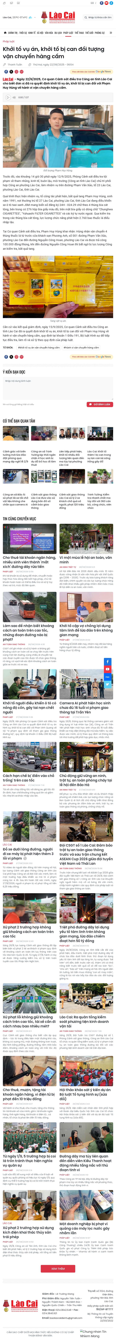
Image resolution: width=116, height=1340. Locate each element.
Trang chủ (5, 33)
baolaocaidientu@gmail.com (66, 1318)
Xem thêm (58, 1269)
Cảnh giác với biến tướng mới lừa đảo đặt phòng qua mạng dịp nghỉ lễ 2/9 (15, 456)
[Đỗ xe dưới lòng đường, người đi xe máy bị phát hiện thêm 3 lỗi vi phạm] (29, 826)
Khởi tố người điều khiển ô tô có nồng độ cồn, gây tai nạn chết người (29, 708)
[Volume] (14, 97)
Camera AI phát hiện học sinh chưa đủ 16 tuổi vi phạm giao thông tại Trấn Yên (85, 708)
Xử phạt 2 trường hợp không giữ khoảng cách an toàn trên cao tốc (28, 932)
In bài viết (16, 72)
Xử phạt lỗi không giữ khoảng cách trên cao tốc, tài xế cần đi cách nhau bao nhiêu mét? (29, 1022)
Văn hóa (49, 33)
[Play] (8, 97)
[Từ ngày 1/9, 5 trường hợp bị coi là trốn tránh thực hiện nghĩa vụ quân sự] (29, 1137)
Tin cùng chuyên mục (19, 518)
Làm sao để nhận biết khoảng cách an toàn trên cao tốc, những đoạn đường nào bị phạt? (28, 633)
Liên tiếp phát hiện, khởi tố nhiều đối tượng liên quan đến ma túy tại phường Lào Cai (71, 458)
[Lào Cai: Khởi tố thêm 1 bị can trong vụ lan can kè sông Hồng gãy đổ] (100, 437)
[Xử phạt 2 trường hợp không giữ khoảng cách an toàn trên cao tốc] (29, 908)
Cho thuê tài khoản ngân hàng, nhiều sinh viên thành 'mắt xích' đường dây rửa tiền (29, 562)
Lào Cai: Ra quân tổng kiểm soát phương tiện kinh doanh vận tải (84, 1022)
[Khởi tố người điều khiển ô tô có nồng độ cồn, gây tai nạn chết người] (29, 684)
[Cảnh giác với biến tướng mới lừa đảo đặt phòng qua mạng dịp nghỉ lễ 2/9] (16, 437)
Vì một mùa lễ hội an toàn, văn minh (86, 560)
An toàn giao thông (14, 644)
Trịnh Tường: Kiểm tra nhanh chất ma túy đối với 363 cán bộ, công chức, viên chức (99, 501)
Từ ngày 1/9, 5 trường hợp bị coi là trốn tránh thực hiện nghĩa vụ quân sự (29, 1161)
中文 (96, 3)
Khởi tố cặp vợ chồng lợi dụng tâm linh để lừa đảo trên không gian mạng (86, 630)
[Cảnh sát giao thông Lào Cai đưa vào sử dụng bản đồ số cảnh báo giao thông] (44, 480)
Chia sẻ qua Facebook (6, 72)
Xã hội (40, 33)
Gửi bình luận (102, 404)
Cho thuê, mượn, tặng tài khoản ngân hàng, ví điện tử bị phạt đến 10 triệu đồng (29, 1094)
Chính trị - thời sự (17, 33)
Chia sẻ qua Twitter (11, 72)
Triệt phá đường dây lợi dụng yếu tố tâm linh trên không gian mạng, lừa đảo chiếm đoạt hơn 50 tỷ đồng (84, 934)
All (111, 33)
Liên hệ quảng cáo (19, 3)
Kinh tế (31, 33)
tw (107, 684)
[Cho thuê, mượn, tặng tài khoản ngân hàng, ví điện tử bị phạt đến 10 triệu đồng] (29, 1071)
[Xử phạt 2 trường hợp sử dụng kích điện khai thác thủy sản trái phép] (29, 1205)
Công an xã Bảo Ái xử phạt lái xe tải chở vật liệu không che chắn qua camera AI (15, 499)
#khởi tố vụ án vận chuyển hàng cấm (39, 347)
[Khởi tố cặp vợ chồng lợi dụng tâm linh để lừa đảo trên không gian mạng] (86, 607)
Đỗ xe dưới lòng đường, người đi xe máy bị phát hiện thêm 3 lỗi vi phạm (28, 852)
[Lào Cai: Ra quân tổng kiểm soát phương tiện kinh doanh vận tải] (86, 998)
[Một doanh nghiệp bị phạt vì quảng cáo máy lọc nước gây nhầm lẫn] (86, 1205)
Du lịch (58, 33)
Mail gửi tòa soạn (12, 3)
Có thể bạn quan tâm (19, 421)
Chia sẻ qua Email (21, 72)
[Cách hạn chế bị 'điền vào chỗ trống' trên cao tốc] (29, 757)
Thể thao (79, 33)
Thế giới (89, 33)
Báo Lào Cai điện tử (58, 17)
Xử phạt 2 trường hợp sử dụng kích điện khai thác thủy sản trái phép (28, 1230)
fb (101, 3)
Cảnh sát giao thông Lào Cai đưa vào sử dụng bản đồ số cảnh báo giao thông (44, 501)
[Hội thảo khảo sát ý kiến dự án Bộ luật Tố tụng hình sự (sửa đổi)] (86, 1071)
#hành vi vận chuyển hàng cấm (81, 347)
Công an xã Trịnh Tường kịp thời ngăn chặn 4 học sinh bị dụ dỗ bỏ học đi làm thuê (43, 458)
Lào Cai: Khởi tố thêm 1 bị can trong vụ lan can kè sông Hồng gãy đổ (99, 456)
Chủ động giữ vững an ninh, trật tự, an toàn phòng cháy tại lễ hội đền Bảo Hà (86, 780)
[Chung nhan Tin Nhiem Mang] (96, 1334)
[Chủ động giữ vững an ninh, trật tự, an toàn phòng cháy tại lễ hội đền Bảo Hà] (86, 757)
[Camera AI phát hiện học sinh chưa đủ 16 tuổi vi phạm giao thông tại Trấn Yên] (86, 684)
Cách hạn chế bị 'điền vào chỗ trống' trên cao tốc (28, 778)
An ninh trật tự (68, 567)
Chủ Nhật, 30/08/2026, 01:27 (5, 3)
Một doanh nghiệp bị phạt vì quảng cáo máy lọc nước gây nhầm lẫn (85, 1228)
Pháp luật (68, 33)
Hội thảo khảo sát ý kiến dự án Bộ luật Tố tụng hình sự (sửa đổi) (85, 1094)
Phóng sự (100, 33)
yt (106, 3)
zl (111, 3)
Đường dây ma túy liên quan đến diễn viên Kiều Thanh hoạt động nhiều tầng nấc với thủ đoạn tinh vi (85, 1163)
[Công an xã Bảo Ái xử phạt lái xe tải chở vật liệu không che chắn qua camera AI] (16, 480)
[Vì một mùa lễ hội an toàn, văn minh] (86, 539)
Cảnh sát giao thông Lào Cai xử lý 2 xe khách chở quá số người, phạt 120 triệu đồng (72, 501)
